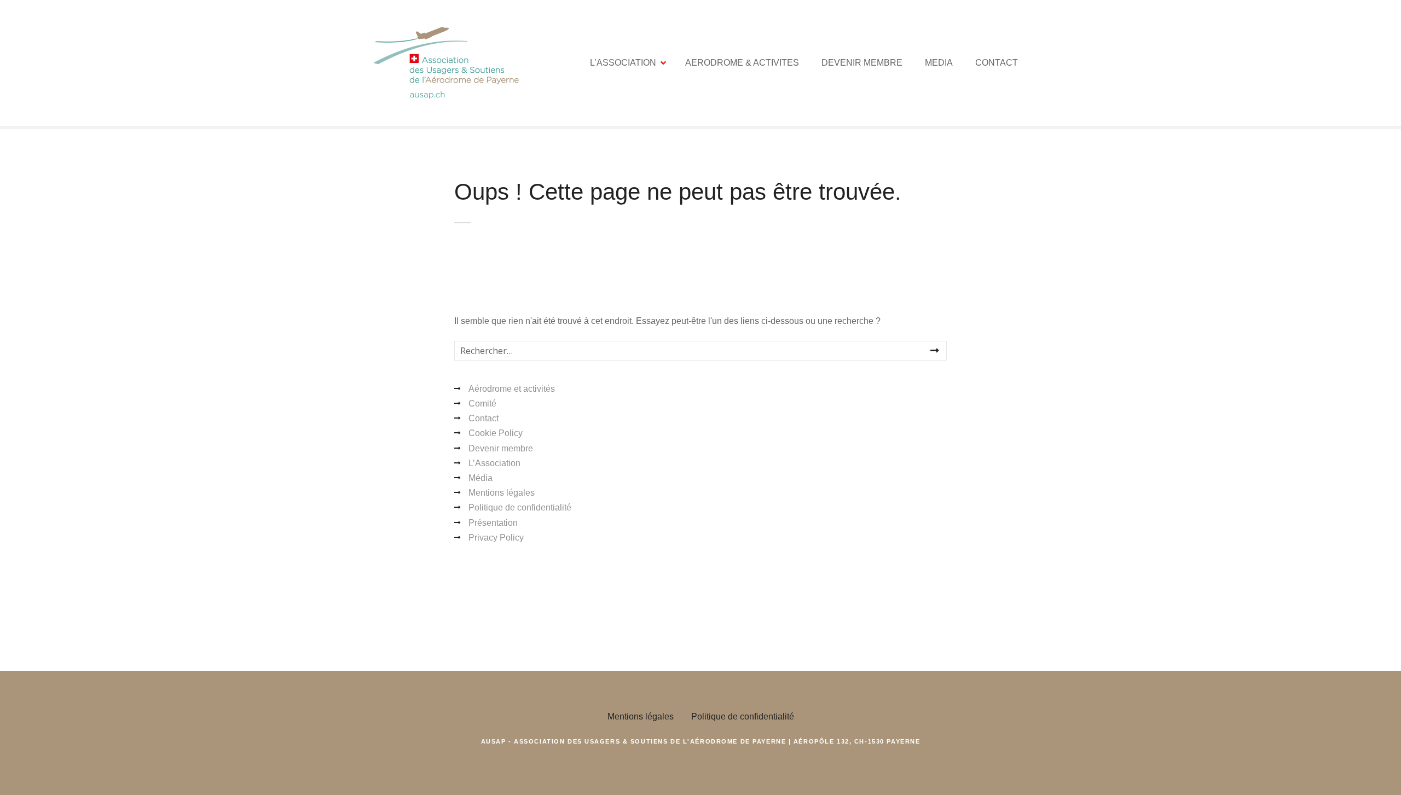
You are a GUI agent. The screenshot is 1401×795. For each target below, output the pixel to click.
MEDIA (939, 62)
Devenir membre (500, 448)
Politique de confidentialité (519, 507)
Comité (482, 403)
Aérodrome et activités (511, 388)
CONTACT (996, 62)
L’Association (494, 463)
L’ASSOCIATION (623, 62)
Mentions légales (501, 492)
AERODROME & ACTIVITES (742, 62)
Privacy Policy (496, 537)
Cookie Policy (495, 433)
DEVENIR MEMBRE (861, 62)
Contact (483, 418)
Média (480, 478)
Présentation (493, 522)
